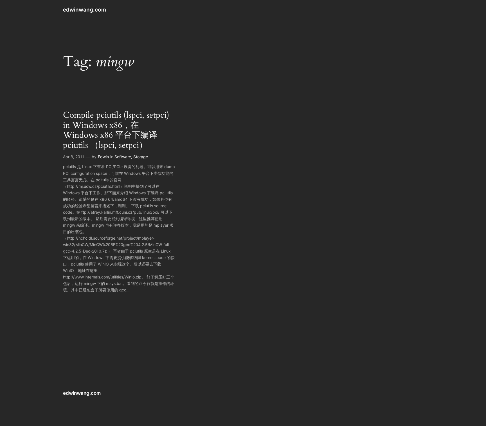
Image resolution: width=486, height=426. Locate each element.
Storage (140, 156)
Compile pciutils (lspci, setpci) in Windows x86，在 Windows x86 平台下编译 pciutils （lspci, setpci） (116, 130)
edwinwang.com (84, 9)
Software (122, 156)
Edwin (103, 156)
